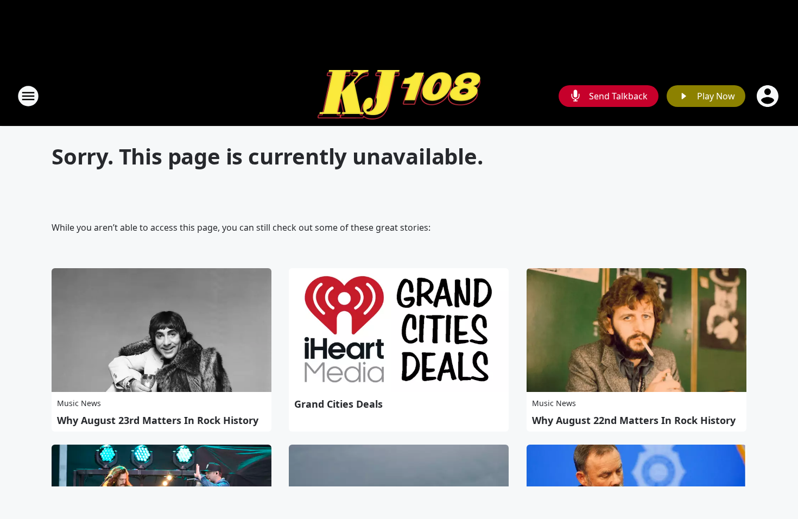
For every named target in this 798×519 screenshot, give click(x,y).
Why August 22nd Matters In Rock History (634, 420)
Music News (79, 403)
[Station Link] (399, 96)
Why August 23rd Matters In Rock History (157, 420)
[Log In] (769, 96)
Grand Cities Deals (338, 404)
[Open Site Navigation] (28, 96)
